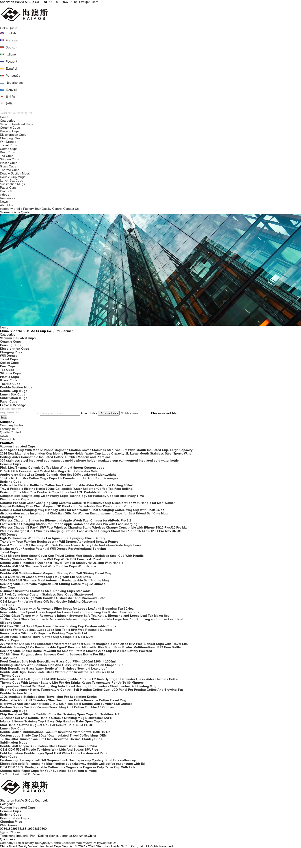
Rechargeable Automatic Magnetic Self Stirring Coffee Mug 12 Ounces (52, 584)
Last (16, 774)
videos (4, 194)
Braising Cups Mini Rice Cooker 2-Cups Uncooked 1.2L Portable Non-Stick (56, 492)
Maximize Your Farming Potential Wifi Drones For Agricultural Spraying (53, 548)
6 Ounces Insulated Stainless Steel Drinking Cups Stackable (45, 591)
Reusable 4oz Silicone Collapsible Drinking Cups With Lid (43, 633)
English (11, 33)
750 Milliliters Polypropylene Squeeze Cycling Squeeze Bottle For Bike (53, 654)
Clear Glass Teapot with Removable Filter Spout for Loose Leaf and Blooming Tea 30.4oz (67, 608)
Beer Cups (7, 152)
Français (12, 40)
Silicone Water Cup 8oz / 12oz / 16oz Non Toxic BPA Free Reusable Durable (56, 629)
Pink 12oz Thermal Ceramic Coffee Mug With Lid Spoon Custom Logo (52, 467)
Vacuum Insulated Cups (16, 124)
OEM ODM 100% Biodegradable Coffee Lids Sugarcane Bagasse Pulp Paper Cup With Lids (68, 767)
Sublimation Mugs (12, 184)
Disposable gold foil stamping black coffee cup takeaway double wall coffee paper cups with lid (72, 763)
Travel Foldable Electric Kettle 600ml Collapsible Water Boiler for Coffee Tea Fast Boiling (66, 488)
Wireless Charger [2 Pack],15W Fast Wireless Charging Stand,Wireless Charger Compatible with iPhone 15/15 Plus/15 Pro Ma (93, 527)
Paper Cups (8, 187)
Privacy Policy (91, 842)
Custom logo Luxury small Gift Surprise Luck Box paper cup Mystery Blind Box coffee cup (68, 760)
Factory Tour (32, 208)
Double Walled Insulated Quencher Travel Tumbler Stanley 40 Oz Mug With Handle (61, 562)
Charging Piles (10, 138)
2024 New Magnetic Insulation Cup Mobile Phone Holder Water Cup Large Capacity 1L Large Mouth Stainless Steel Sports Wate (95, 453)
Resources (7, 198)
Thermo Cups (9, 170)
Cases (65, 842)
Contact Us (71, 208)
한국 (9, 103)
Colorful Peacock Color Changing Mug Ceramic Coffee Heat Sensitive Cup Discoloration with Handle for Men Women (88, 503)
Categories (7, 120)
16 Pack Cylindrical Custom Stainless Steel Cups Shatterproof (46, 594)
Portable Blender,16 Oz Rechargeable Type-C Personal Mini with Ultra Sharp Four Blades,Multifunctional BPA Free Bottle (90, 647)
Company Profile (11, 842)
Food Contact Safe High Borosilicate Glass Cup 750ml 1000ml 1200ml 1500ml (58, 661)
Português (13, 75)
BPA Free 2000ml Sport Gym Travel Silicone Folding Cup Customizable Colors (58, 626)
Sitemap (76, 842)
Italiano (11, 54)
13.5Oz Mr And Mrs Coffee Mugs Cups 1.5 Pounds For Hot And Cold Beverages (59, 478)
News (4, 201)
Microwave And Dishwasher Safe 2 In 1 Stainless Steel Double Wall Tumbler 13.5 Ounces (66, 703)
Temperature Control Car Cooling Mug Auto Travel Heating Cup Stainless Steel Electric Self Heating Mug (78, 686)
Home (4, 117)
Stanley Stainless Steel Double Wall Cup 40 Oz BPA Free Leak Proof (50, 559)
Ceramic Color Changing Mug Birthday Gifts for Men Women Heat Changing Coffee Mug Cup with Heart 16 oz (82, 510)
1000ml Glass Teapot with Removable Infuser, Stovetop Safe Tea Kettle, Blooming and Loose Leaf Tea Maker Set (84, 615)
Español (11, 68)
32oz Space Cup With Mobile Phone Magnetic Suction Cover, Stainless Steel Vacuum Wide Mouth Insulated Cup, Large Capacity (96, 450)
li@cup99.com (88, 2)
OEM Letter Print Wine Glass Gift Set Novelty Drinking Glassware (48, 601)
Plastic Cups (8, 163)
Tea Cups (6, 156)
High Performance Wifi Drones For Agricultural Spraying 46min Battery (52, 538)
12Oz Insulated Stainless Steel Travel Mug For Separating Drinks (48, 696)
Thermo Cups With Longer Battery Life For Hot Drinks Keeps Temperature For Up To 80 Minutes (72, 682)
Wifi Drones (8, 141)
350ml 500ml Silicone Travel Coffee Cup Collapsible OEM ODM (46, 636)
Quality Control (52, 208)
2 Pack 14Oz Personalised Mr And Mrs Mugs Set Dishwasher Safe (49, 471)
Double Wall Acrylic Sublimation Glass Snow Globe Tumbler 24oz (48, 746)
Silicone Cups (9, 159)
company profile (11, 208)
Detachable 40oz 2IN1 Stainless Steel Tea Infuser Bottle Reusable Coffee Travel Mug (63, 700)
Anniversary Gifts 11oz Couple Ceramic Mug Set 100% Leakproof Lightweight (58, 474)
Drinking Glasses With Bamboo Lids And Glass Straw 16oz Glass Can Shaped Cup (62, 665)
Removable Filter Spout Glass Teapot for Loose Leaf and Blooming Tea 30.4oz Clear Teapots (69, 612)
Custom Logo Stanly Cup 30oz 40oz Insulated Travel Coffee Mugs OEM (53, 735)
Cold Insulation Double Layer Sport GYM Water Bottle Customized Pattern (55, 753)
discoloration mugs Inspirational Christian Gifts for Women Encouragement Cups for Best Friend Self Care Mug (84, 513)
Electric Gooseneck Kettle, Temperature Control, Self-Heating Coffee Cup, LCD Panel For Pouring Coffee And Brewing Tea (91, 689)
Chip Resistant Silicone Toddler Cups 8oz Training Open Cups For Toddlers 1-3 (59, 714)
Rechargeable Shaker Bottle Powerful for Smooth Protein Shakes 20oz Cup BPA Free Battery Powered (76, 651)
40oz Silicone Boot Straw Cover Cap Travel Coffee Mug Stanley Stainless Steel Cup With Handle (72, 555)
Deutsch (11, 47)
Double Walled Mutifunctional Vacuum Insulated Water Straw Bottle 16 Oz (55, 732)
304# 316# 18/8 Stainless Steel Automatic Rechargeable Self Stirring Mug (54, 580)
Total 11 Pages (30, 774)
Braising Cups (9, 131)
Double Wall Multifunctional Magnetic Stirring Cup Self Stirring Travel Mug (55, 573)
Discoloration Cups (13, 134)
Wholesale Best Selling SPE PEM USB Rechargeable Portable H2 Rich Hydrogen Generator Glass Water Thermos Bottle (89, 679)
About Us (6, 205)
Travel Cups (8, 145)
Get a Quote (8, 28)
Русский (11, 61)
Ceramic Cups (10, 127)
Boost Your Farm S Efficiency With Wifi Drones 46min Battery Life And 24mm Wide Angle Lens (70, 545)
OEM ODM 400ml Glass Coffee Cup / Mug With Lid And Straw (45, 577)
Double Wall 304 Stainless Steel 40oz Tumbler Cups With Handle (48, 566)
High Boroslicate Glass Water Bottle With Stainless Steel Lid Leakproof (53, 668)
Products (6, 191)
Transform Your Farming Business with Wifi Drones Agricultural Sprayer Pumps (59, 541)
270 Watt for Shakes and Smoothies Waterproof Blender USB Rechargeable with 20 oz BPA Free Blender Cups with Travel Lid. (94, 644)
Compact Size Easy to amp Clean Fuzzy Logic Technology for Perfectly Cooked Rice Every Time (72, 495)
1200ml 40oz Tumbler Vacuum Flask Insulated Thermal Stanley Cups (51, 739)
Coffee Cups (8, 148)
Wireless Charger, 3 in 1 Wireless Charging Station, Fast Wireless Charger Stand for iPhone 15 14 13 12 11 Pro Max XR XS (90, 531)
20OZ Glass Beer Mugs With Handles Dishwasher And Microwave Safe (52, 598)
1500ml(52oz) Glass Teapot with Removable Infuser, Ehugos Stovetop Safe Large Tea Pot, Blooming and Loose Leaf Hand (91, 619)
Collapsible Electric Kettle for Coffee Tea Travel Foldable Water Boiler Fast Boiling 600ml (66, 485)
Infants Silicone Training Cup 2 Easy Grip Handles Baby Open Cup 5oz (53, 721)
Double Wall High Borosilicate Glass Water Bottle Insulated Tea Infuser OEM (57, 672)
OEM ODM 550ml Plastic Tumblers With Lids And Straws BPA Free (49, 749)
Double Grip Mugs (12, 177)
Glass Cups (8, 166)
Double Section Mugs (15, 173)
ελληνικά (11, 89)
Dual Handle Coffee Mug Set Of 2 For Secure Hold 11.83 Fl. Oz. (46, 725)
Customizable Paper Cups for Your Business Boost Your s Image (48, 770)
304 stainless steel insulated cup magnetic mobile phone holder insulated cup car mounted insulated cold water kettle (89, 460)
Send (3, 417)
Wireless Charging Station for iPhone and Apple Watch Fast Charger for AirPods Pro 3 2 (65, 520)
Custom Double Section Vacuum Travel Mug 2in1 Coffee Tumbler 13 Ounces (57, 707)
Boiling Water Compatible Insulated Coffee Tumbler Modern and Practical (55, 457)
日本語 (10, 96)
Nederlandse (15, 82)
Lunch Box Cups (11, 180)
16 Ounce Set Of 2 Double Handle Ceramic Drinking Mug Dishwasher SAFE (56, 718)
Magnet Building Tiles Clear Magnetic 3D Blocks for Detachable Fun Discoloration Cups (66, 506)
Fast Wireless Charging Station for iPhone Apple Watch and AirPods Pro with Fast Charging (68, 524)
